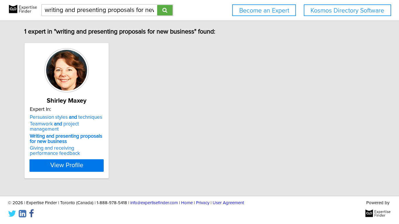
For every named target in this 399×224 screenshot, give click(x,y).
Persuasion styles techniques (66, 117)
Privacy (202, 203)
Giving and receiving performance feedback (55, 151)
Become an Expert (264, 11)
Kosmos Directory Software (347, 11)
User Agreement (228, 203)
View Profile (66, 165)
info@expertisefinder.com (154, 203)
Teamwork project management (54, 126)
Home (187, 203)
